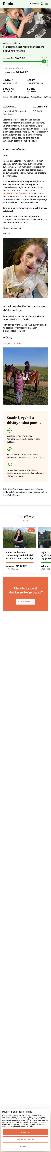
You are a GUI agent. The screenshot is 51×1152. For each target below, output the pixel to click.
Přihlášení (34, 4)
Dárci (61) (13, 97)
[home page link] (8, 4)
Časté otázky (36, 97)
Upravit (24, 1146)
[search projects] (42, 3)
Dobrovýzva (24, 97)
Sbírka (5, 97)
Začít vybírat (25, 602)
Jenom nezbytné (25, 1139)
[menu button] (46, 3)
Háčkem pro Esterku (12, 343)
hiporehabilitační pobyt (14, 193)
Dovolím (25, 1132)
